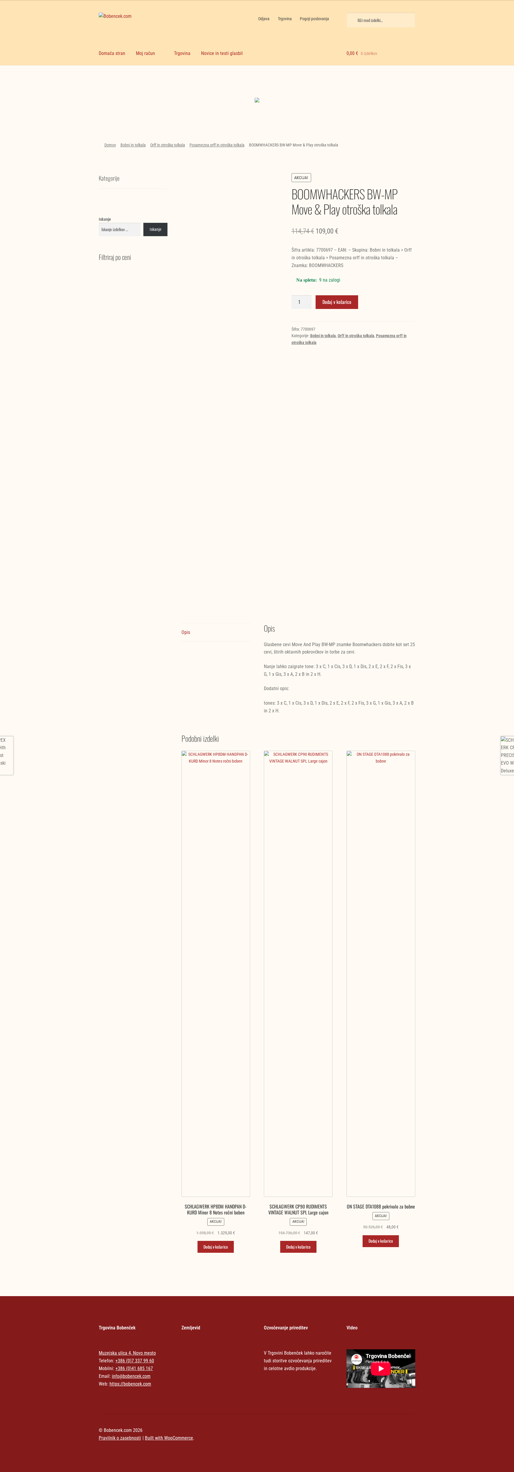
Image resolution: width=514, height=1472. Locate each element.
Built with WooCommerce (169, 1438)
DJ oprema (216, 89)
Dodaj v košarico (336, 301)
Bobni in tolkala (133, 145)
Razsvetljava (377, 89)
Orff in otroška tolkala (167, 145)
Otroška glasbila (297, 89)
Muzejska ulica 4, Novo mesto (127, 1353)
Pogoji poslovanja (314, 18)
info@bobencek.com (131, 1376)
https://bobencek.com (130, 1384)
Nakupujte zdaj (136, 101)
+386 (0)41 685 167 (134, 1368)
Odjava (263, 18)
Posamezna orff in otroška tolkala (217, 145)
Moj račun (145, 53)
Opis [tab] (185, 632)
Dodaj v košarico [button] (215, 1247)
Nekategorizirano (136, 83)
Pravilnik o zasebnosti (120, 1438)
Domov (110, 145)
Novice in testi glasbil (222, 53)
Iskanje (105, 219)
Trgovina (285, 18)
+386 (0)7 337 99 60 (134, 1361)
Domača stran (112, 53)
